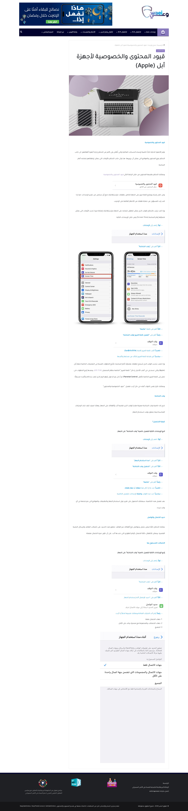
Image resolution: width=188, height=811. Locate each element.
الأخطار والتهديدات (88, 32)
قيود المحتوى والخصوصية (114, 175)
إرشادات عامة (150, 32)
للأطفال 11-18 (122, 32)
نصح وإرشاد (152, 45)
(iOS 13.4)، (98, 371)
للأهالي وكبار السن (106, 32)
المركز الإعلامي (48, 32)
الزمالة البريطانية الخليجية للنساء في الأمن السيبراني (150, 787)
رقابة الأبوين (73, 32)
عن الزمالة (60, 32)
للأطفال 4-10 (136, 32)
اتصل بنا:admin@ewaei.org (159, 791)
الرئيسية (160, 45)
